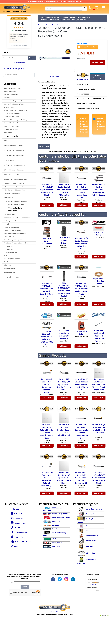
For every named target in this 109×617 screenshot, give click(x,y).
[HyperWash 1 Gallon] (81, 324)
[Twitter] (60, 579)
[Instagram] (66, 579)
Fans (87, 530)
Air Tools (7, 97)
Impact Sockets (63, 17)
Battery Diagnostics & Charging (15, 110)
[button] (105, 606)
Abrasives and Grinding (12, 88)
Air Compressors (10, 91)
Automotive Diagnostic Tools (14, 101)
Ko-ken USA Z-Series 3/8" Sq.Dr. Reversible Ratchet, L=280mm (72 (47, 479)
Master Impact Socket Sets (15, 190)
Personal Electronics (11, 227)
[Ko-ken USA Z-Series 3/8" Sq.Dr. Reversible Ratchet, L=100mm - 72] (46, 372)
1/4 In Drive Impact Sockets (14, 155)
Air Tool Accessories (11, 94)
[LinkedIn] (73, 579)
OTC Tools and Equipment (52, 509)
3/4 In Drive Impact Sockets (14, 170)
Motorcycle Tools (10, 221)
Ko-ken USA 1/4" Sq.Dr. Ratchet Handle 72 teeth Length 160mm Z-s (46, 290)
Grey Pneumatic (58, 529)
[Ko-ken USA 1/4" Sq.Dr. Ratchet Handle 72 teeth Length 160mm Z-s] (46, 277)
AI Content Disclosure (23, 541)
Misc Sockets (90, 553)
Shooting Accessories (12, 258)
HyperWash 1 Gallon (81, 333)
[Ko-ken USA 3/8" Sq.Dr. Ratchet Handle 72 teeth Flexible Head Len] (64, 418)
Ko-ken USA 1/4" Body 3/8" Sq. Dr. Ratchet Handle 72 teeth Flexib (46, 190)
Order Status (19, 514)
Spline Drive (8, 197)
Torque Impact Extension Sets (16, 201)
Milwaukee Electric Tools (61, 517)
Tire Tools (89, 546)
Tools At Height (9, 249)
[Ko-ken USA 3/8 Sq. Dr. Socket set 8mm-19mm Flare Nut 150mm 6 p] (64, 177)
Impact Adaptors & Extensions (15, 179)
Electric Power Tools (11, 126)
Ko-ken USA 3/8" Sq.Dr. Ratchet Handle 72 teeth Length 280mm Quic (46, 431)
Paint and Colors (92, 535)
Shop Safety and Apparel (13, 239)
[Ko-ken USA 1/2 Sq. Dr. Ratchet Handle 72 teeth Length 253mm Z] (81, 372)
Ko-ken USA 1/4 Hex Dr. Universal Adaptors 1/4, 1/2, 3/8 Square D (98, 191)
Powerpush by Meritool (60, 513)
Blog (16, 546)
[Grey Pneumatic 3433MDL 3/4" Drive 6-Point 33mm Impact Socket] (64, 276)
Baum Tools (56, 521)
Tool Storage (8, 246)
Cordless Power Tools (11, 116)
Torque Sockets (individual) (80, 17)
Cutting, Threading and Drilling (15, 120)
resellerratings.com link (92, 587)
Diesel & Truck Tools (11, 123)
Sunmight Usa (57, 542)
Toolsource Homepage (48, 17)
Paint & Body (8, 224)
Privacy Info (18, 537)
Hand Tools (8, 132)
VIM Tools (55, 525)
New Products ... (10, 272)
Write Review (44, 146)
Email (12, 583)
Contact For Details (88, 47)
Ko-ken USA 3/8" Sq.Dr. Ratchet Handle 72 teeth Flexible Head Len (64, 431)
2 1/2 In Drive (9, 160)
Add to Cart (97, 63)
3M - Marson (56, 539)
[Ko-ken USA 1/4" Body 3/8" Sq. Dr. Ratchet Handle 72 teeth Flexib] (46, 177)
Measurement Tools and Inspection (17, 217)
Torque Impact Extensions (14, 204)
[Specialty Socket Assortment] (46, 232)
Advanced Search (19, 62)
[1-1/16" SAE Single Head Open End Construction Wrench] (98, 324)
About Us (17, 528)
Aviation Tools (9, 107)
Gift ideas (7, 265)
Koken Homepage (97, 76)
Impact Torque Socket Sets (15, 187)
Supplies (89, 526)
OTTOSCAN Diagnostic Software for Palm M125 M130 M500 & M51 (47, 338)
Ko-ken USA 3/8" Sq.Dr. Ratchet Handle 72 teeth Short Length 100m (98, 384)
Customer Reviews (21, 532)
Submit (24, 586)
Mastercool (56, 546)
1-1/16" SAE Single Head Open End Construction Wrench (98, 336)
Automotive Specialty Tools (14, 104)
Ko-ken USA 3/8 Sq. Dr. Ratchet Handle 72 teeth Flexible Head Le (81, 244)
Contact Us (18, 518)
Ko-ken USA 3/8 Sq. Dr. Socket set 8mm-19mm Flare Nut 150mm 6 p (64, 190)
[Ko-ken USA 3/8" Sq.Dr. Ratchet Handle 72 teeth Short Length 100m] (98, 372)
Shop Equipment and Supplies (15, 233)
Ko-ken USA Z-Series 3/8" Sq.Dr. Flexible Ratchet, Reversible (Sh (81, 478)
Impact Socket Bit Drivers (14, 183)
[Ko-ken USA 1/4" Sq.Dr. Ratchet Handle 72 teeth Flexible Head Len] (81, 177)
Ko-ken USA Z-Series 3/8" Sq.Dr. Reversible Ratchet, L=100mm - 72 (47, 386)
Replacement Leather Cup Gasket (98, 281)
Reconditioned (9, 268)
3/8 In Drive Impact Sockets (14, 175)
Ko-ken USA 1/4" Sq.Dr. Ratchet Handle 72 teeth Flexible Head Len (81, 191)
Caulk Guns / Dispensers (12, 113)
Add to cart (46, 205)
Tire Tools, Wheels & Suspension (16, 243)
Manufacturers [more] (14, 68)
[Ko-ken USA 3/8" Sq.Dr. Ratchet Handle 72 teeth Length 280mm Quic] (46, 418)
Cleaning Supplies (92, 514)
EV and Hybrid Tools (11, 129)
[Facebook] (53, 579)
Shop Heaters (9, 236)
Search (31, 58)
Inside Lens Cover (98, 234)
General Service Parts (94, 509)
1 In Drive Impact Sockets (13, 145)
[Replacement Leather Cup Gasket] (98, 274)
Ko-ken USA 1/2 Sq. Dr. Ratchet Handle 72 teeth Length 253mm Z (81, 384)
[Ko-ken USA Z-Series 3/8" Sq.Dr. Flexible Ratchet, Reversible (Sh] (81, 466)
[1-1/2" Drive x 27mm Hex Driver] (64, 231)
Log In (16, 509)
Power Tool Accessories (12, 230)
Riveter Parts (91, 540)
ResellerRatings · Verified (19, 45)
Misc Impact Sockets (12, 193)
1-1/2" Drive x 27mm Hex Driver (64, 240)
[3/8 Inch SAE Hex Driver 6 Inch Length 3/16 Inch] (64, 324)
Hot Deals (7, 262)
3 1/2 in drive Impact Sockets (14, 165)
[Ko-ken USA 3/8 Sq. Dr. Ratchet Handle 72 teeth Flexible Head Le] (81, 231)
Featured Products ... (11, 277)
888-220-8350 (54, 612)
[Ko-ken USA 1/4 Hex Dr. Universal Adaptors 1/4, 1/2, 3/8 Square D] (98, 177)
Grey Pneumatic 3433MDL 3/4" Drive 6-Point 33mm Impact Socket (64, 289)
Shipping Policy (20, 523)
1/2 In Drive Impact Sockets (14, 150)
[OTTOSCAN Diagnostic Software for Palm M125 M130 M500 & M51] (46, 324)
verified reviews (19, 30)
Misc (5, 255)
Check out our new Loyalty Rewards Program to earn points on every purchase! (54, 1)
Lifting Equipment (10, 214)
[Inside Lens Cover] (98, 228)
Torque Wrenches (10, 252)
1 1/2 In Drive (8, 141)
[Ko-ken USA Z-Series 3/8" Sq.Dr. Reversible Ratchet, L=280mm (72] (46, 466)
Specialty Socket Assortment (47, 241)
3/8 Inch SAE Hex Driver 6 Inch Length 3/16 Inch (64, 334)
